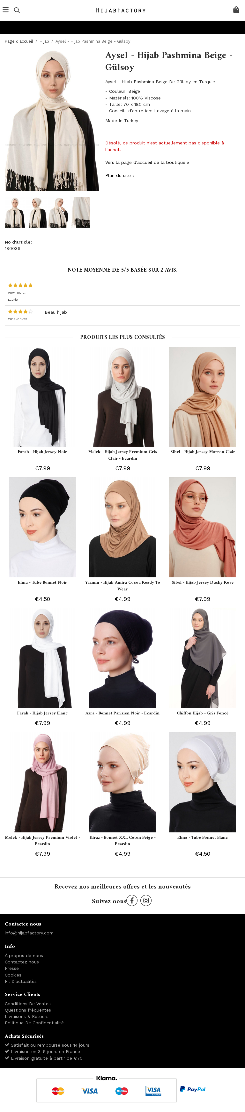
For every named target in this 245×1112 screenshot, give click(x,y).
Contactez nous (22, 961)
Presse (12, 968)
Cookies (13, 974)
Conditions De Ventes (28, 1003)
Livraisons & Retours (26, 1016)
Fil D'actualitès (21, 981)
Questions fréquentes (28, 1010)
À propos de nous (24, 955)
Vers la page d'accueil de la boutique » (147, 162)
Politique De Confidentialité (34, 1022)
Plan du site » (120, 175)
